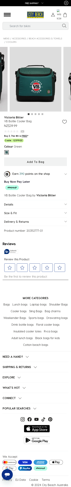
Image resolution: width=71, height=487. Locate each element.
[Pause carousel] (66, 3)
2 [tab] (32, 114)
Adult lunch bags (22, 338)
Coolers (11, 42)
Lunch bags (19, 304)
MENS (6, 38)
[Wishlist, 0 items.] (59, 14)
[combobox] (35, 26)
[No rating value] (12, 131)
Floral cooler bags (47, 324)
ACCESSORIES (19, 38)
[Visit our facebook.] (29, 419)
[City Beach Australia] (35, 15)
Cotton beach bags (35, 344)
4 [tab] (39, 114)
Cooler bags (19, 311)
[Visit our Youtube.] (36, 419)
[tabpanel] (35, 79)
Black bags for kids (47, 338)
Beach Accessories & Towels (45, 38)
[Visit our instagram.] (22, 419)
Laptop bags (38, 304)
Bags (6, 304)
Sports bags (36, 317)
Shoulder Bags (58, 304)
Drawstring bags (57, 317)
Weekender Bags (14, 317)
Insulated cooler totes (27, 331)
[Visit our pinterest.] (49, 419)
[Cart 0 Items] (65, 15)
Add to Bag (35, 161)
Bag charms (52, 311)
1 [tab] (28, 114)
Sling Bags (35, 311)
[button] (7, 15)
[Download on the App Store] (37, 428)
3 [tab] (35, 114)
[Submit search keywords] (64, 25)
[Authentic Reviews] (11, 251)
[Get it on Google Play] (37, 440)
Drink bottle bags (23, 324)
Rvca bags (51, 331)
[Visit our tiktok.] (42, 419)
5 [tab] (42, 114)
